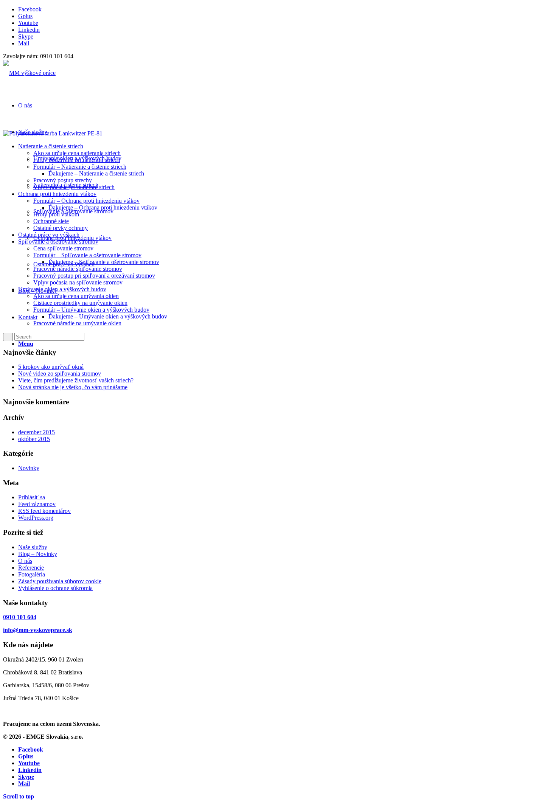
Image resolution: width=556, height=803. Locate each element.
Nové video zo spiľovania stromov (59, 373)
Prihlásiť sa (31, 497)
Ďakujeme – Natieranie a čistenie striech (96, 173)
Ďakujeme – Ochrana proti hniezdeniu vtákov (102, 207)
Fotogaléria (31, 574)
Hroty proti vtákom (56, 214)
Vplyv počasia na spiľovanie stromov (78, 282)
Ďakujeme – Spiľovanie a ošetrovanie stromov (103, 262)
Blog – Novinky (37, 554)
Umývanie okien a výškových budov (62, 289)
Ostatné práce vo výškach (48, 234)
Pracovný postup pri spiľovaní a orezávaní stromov (94, 275)
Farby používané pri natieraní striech (76, 160)
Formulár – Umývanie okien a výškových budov (91, 309)
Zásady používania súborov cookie (59, 581)
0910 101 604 (19, 617)
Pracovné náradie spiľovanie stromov (77, 269)
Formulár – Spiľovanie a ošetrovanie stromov (87, 255)
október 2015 (34, 439)
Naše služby (32, 547)
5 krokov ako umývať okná (51, 366)
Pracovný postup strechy (62, 180)
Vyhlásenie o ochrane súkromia (55, 588)
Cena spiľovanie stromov (63, 248)
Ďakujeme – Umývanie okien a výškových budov (107, 316)
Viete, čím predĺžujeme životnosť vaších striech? (76, 380)
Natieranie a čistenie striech (50, 146)
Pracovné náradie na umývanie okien (77, 323)
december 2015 (36, 432)
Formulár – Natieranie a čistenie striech (79, 166)
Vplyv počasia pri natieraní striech (74, 187)
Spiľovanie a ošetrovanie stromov (58, 241)
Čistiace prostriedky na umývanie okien (80, 303)
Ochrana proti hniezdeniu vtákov (57, 194)
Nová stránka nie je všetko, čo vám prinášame (72, 387)
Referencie (31, 567)
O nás (25, 561)
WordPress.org (35, 517)
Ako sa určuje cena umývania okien (76, 296)
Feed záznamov (37, 504)
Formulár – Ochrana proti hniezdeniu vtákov (86, 200)
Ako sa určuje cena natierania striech (77, 153)
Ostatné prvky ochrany (60, 228)
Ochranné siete (51, 221)
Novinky (28, 468)
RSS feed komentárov (44, 511)
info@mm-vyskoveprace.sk (37, 630)
